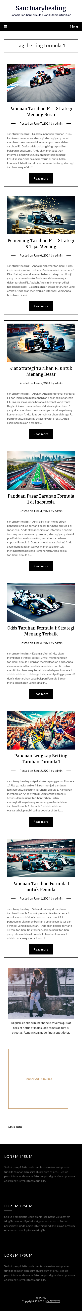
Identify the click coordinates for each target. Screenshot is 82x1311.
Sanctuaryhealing (41, 8)
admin (58, 123)
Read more (41, 178)
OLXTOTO (53, 1301)
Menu (74, 26)
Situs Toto (15, 1126)
